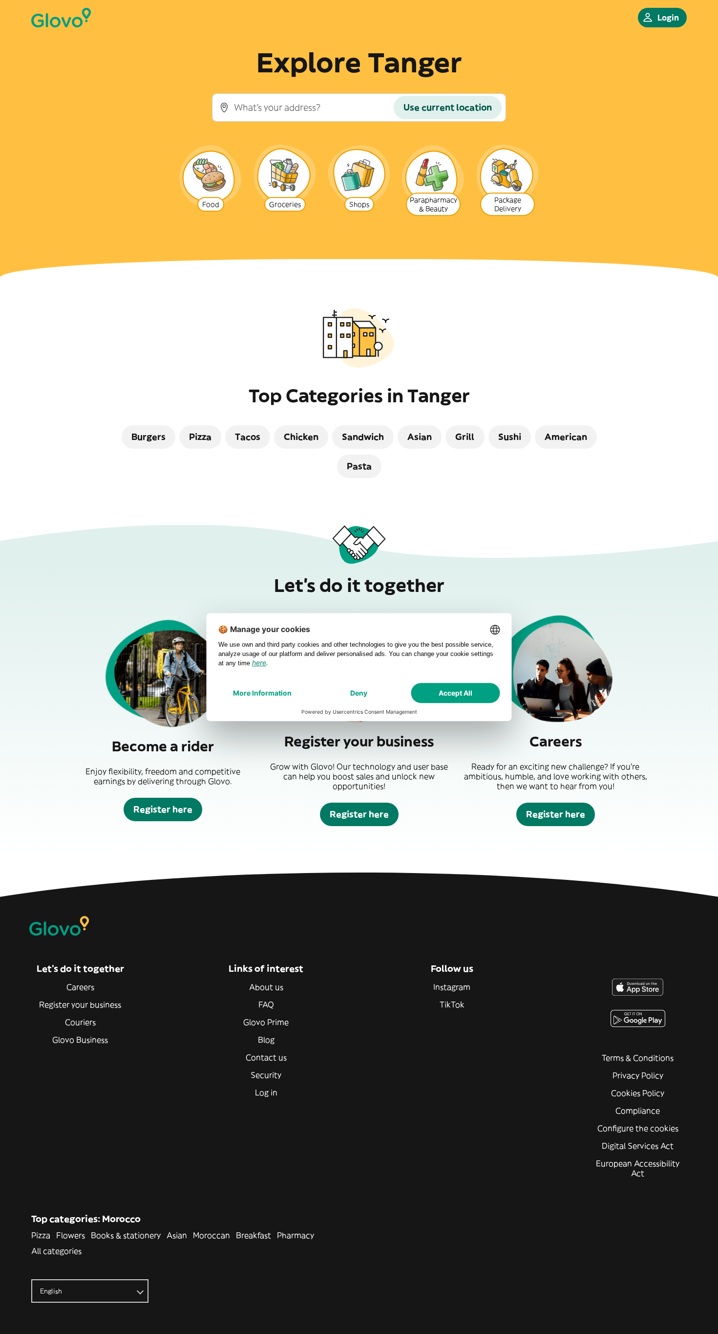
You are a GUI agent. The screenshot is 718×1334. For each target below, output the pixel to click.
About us (266, 987)
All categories (56, 1251)
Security (266, 1075)
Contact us (266, 1057)
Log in (266, 1092)
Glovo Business (80, 1040)
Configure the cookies (637, 1128)
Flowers (70, 1235)
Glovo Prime (266, 1022)
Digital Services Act (638, 1146)
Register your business (80, 1004)
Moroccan (211, 1235)
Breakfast (253, 1235)
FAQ (266, 1004)
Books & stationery (126, 1235)
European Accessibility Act (637, 1168)
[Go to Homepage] (61, 17)
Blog (266, 1040)
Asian (177, 1235)
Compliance (637, 1110)
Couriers (80, 1022)
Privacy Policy (637, 1075)
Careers (80, 987)
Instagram (451, 987)
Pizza (40, 1235)
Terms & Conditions (638, 1058)
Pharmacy (295, 1235)
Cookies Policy (637, 1093)
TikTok (452, 1004)
